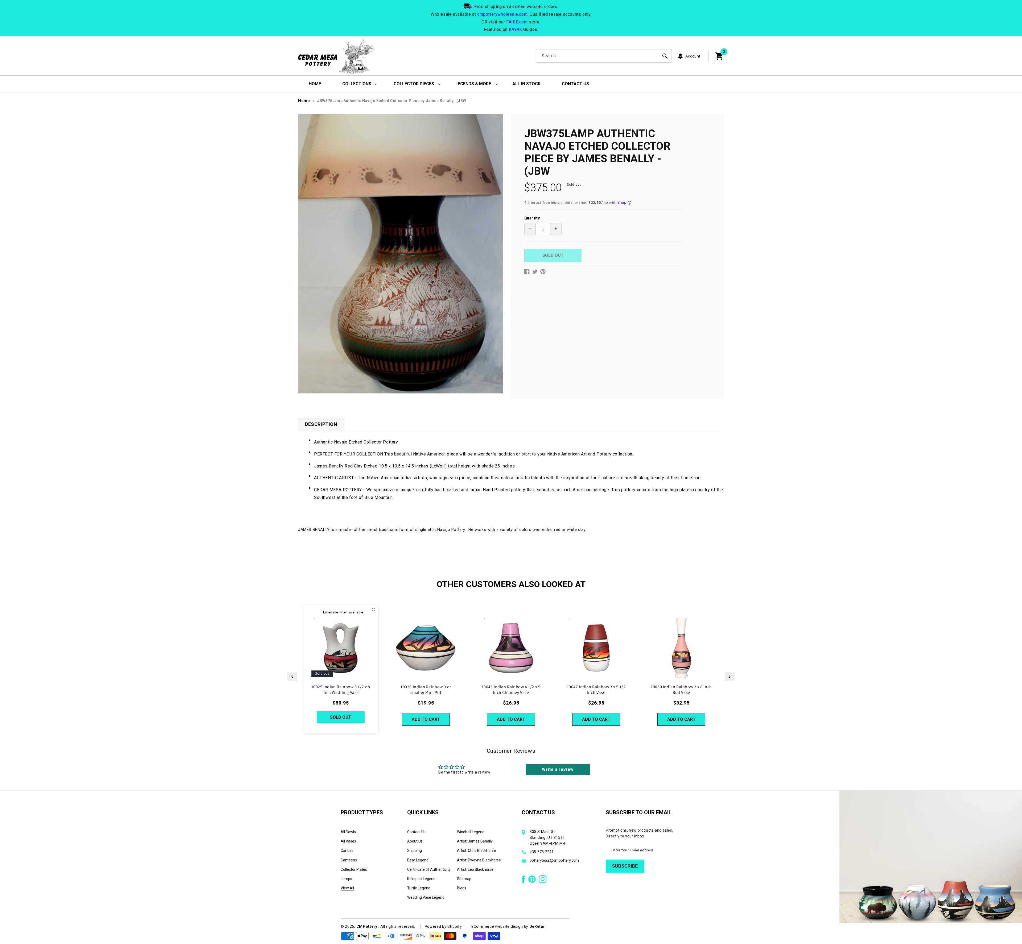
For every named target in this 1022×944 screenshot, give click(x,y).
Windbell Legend (470, 832)
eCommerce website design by (500, 926)
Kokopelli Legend (421, 879)
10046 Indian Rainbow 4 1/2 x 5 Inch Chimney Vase (511, 689)
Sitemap (464, 879)
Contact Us (416, 832)
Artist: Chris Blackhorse (476, 850)
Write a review (557, 769)
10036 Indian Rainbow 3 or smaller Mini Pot (426, 689)
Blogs (461, 888)
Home (304, 100)
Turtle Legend (418, 888)
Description (321, 424)
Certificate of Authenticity (429, 869)
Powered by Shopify (443, 926)
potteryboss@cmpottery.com (554, 860)
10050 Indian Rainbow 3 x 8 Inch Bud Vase (681, 689)
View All (347, 888)
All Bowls (348, 832)
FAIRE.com (517, 22)
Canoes (347, 850)
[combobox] (603, 56)
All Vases (348, 841)
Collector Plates (354, 869)
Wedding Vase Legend (425, 897)
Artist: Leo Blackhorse (475, 869)
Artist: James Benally (475, 841)
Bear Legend (417, 860)
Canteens (349, 860)
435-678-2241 (542, 852)
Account (692, 56)
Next (730, 676)
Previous (292, 676)
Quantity (532, 218)
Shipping (414, 850)
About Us (415, 841)
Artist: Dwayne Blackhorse (479, 860)
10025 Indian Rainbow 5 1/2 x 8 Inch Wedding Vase (340, 689)
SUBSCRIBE (625, 866)
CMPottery (366, 926)
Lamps (346, 879)
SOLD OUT (340, 717)
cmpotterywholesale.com (502, 14)
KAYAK (515, 29)
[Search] (665, 56)
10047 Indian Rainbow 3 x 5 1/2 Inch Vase (596, 689)
